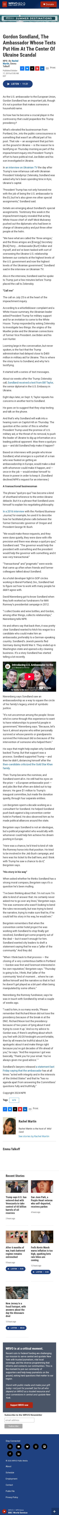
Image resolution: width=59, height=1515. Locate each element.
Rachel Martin (27, 1121)
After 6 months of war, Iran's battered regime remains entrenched (15, 1252)
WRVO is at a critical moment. (24, 1348)
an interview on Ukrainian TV (21, 167)
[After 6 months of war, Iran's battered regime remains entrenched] (17, 1237)
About (8, 1466)
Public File (10, 1491)
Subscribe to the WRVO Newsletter (23, 1415)
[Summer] (29, 18)
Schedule (10, 1473)
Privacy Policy (12, 1497)
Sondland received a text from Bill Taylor (30, 382)
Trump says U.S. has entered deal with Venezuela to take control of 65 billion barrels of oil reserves (16, 1205)
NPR (14, 1100)
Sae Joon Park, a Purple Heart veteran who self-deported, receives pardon (42, 1202)
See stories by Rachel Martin (34, 1136)
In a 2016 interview (13, 511)
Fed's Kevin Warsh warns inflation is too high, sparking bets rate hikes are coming (42, 1254)
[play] (4, 1511)
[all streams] (55, 1511)
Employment (11, 1479)
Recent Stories (15, 1176)
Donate (50, 4)
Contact (9, 1485)
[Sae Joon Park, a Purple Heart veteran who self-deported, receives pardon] (42, 1186)
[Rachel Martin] (9, 1125)
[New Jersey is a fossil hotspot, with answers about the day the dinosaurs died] (17, 1293)
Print (52, 67)
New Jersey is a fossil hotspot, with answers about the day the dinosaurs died (16, 1310)
